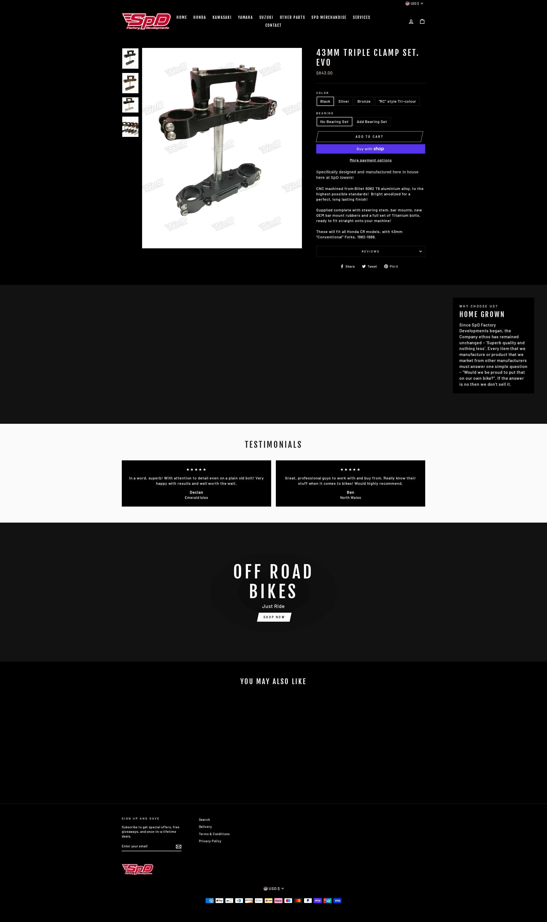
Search (204, 819)
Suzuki (266, 17)
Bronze (364, 101)
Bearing (325, 113)
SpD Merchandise (329, 17)
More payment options (371, 160)
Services (362, 17)
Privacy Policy (210, 841)
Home (181, 17)
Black (325, 101)
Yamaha (245, 17)
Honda (199, 17)
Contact (273, 25)
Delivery (205, 827)
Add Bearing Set (372, 121)
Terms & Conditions (214, 834)
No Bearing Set (334, 121)
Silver (343, 101)
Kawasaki (222, 17)
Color (322, 93)
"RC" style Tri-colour (397, 101)
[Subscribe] (178, 846)
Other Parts (292, 17)
